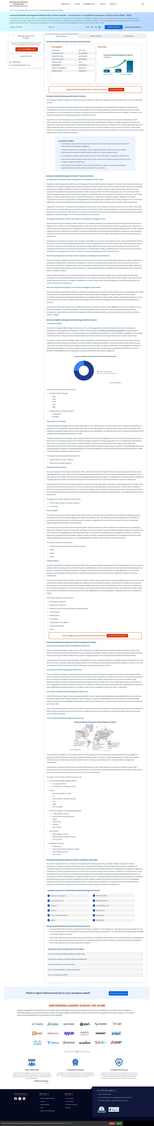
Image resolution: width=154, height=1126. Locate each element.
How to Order (70, 1098)
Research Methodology (47, 1098)
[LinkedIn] (24, 1099)
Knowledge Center (89, 4)
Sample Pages (128, 36)
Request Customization (118, 993)
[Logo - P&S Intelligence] (18, 4)
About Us (103, 4)
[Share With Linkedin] (99, 27)
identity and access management (112, 330)
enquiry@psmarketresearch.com (21, 65)
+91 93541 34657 (16, 62)
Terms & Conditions (71, 1104)
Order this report (114, 27)
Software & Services (31, 10)
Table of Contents (95, 36)
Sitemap (68, 1108)
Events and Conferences (47, 1111)
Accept (119, 1123)
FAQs (41, 1108)
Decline (112, 1123)
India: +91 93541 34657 (104, 1094)
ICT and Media (19, 10)
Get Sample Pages (116, 89)
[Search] (143, 4)
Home (12, 10)
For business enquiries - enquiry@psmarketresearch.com (115, 1097)
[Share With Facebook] (92, 27)
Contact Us (112, 4)
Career (42, 1101)
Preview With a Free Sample (117, 636)
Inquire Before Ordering (132, 27)
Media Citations (45, 1104)
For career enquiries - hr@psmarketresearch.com (113, 1100)
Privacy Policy (70, 1101)
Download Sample (27, 49)
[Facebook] (15, 1099)
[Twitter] (19, 1099)
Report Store (65, 4)
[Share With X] (96, 27)
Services (77, 4)
